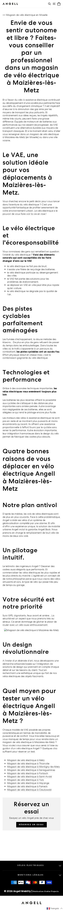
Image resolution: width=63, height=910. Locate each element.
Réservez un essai (31, 824)
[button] (54, 908)
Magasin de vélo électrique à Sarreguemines (31, 770)
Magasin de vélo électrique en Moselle (27, 14)
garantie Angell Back (39, 529)
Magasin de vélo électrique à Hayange (28, 783)
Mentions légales (31, 875)
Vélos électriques (30, 865)
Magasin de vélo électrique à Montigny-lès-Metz (33, 766)
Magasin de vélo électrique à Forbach (27, 773)
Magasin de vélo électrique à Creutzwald (29, 789)
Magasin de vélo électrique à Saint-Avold (29, 776)
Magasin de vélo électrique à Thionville (28, 763)
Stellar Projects (51, 891)
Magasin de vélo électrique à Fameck (27, 786)
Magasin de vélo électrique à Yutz (25, 779)
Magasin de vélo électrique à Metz (25, 760)
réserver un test (26, 751)
